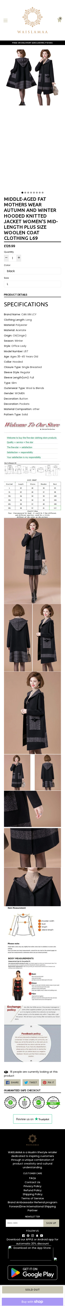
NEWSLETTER (32, 1216)
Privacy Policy (32, 1186)
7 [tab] (40, 193)
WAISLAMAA (15, 1152)
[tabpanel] (32, 119)
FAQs (32, 1178)
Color (7, 265)
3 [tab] (28, 193)
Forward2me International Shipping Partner (32, 1208)
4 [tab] (31, 193)
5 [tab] (34, 193)
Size (6, 278)
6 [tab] (37, 193)
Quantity (9, 252)
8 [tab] (43, 193)
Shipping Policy (32, 1194)
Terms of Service (32, 1198)
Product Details (15, 294)
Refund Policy (33, 1190)
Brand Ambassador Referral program (32, 1202)
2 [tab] (25, 193)
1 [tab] (22, 193)
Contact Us (32, 1182)
